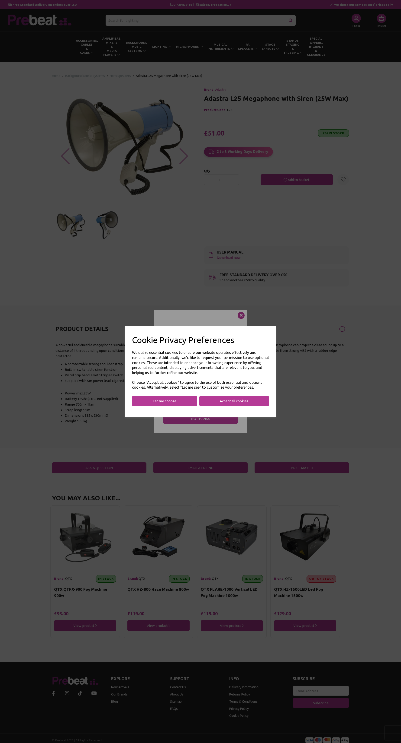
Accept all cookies (234, 401)
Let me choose (164, 401)
